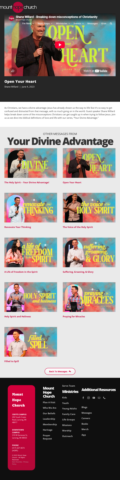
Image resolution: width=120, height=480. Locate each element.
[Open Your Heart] (89, 149)
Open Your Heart (72, 182)
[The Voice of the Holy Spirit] (89, 194)
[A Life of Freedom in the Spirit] (30, 239)
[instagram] (88, 398)
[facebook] (83, 398)
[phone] (104, 398)
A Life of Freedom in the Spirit (21, 271)
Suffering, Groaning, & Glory (78, 271)
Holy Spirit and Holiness (17, 316)
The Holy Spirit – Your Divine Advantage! (26, 182)
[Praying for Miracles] (89, 283)
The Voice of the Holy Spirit (78, 227)
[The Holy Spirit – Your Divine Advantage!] (30, 149)
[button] (111, 23)
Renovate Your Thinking (17, 227)
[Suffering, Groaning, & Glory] (89, 239)
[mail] (99, 398)
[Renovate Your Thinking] (30, 194)
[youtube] (94, 398)
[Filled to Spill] (30, 328)
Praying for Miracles (74, 316)
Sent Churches (17, 462)
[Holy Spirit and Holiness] (30, 283)
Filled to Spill (11, 361)
